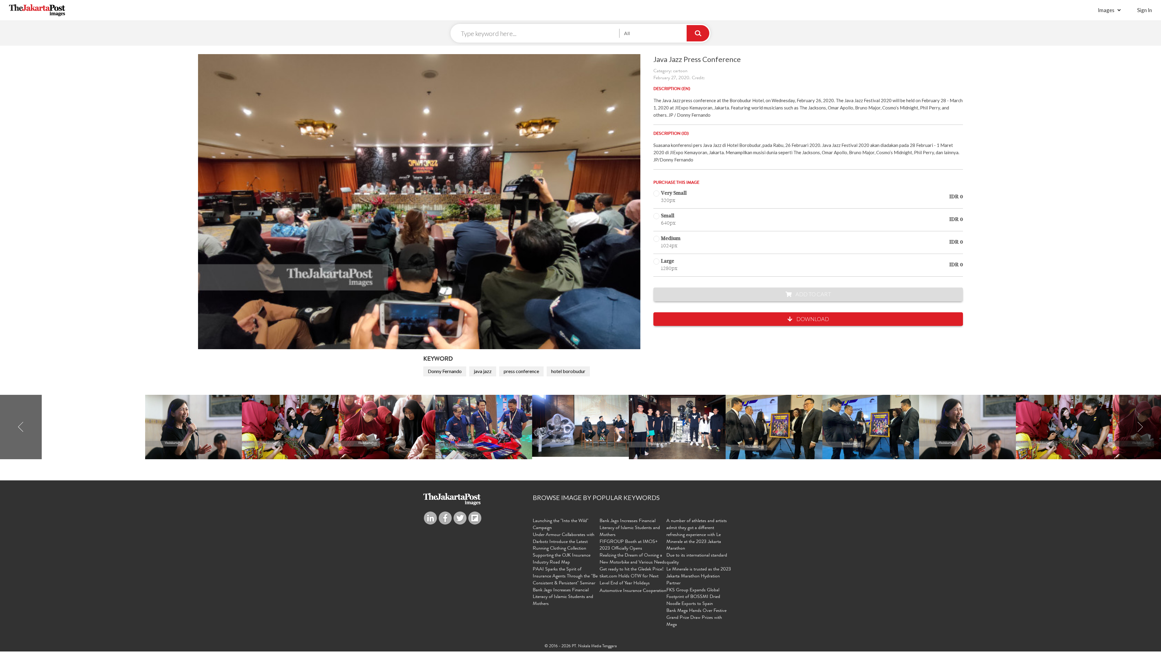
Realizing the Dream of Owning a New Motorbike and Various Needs (633, 559)
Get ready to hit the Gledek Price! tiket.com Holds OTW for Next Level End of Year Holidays (632, 576)
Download (812, 319)
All (627, 33)
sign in (1144, 10)
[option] (580, 426)
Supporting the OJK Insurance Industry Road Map (561, 559)
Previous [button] (21, 427)
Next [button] (1140, 427)
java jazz (483, 371)
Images (1106, 10)
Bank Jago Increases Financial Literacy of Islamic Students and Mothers (563, 597)
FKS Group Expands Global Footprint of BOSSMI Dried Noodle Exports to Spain (693, 597)
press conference (521, 371)
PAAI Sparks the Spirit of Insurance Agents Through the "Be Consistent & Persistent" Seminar (565, 576)
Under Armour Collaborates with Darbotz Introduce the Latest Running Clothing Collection (563, 542)
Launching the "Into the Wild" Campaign (560, 525)
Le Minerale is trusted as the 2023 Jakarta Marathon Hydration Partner (698, 576)
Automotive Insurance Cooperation (633, 591)
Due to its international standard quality (696, 559)
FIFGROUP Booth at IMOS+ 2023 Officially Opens (629, 545)
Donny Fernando (445, 371)
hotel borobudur (568, 371)
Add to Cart (813, 294)
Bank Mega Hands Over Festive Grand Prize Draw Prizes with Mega (696, 618)
